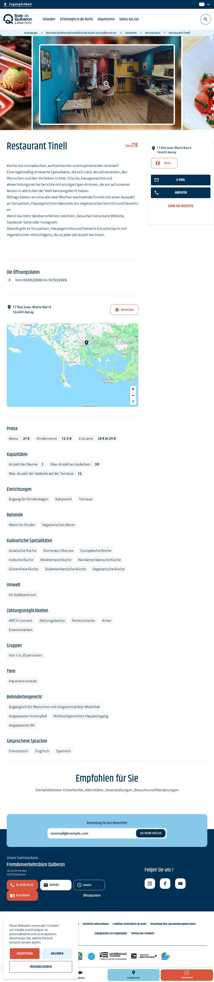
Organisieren (106, 19)
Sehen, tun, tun (129, 19)
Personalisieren (41, 966)
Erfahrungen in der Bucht (76, 19)
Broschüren (23, 895)
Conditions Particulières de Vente (129, 924)
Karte (167, 163)
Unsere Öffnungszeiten (92, 886)
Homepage (31, 32)
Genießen (131, 32)
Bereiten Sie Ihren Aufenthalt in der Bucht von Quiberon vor (81, 32)
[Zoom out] (133, 395)
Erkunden (49, 19)
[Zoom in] (133, 389)
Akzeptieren (25, 953)
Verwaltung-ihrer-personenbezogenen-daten (173, 924)
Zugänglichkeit (17, 4)
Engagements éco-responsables (111, 933)
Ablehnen (57, 953)
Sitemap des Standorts (142, 933)
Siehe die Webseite (180, 206)
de (201, 4)
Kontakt (54, 885)
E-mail (180, 180)
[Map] (72, 365)
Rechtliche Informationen (96, 924)
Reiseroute (127, 309)
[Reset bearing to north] (133, 402)
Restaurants (152, 32)
